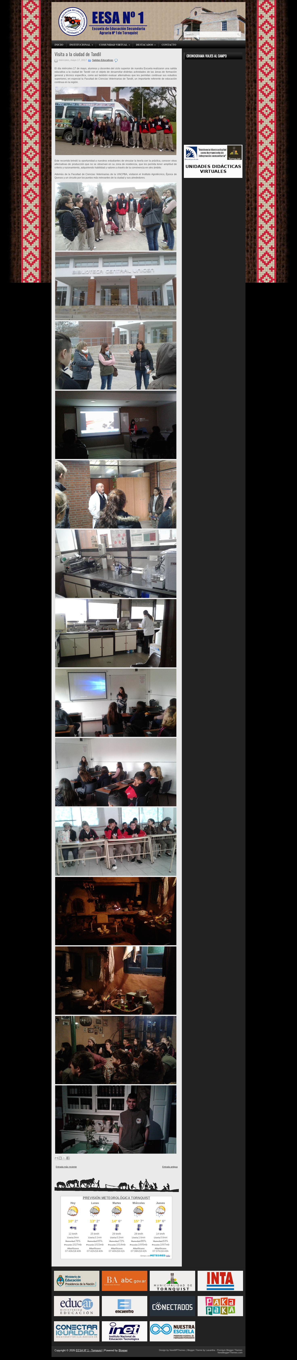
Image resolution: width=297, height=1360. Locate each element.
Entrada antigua (170, 1167)
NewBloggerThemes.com (230, 1352)
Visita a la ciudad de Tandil (78, 53)
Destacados (146, 44)
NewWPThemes (177, 1350)
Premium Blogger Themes (229, 1350)
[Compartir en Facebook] (68, 1158)
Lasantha (210, 1350)
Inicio (59, 44)
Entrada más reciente (66, 1167)
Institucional (81, 44)
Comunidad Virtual (114, 44)
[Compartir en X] (64, 1158)
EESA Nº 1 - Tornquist (89, 1350)
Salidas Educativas (102, 60)
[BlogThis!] (60, 1158)
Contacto (169, 44)
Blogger (123, 1350)
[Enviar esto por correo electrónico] (56, 1158)
